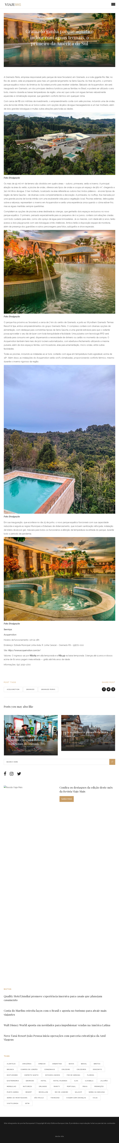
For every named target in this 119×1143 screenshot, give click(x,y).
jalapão (104, 1081)
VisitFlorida (12, 1103)
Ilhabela (89, 1081)
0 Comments (48, 750)
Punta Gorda (13, 1092)
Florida (90, 1075)
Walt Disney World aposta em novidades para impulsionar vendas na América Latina (57, 1025)
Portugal (71, 1086)
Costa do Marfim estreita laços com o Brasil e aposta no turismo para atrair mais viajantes (55, 1012)
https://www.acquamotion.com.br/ (24, 650)
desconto (97, 1069)
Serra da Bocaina (97, 1092)
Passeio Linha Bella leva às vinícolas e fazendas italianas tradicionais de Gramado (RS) (26, 740)
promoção (99, 1086)
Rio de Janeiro (61, 1092)
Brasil (84, 1064)
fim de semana (73, 1075)
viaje (95, 1098)
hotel (43, 1081)
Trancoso (55, 1098)
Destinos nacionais (59, 50)
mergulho (11, 1086)
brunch (10, 1069)
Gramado (30, 689)
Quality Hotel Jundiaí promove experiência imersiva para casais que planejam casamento (53, 998)
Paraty (57, 1086)
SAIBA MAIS (66, 799)
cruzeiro (66, 1069)
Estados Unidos (52, 1075)
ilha (76, 1081)
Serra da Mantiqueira (17, 1098)
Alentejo (11, 1064)
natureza (27, 1086)
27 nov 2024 (16, 750)
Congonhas (49, 1069)
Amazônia (26, 1064)
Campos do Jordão (29, 1069)
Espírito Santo (31, 1075)
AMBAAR (41, 1064)
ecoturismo (12, 1075)
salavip (78, 1092)
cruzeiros (81, 1069)
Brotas (97, 1064)
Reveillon (43, 1092)
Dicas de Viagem (29, 750)
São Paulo (39, 1098)
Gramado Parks (48, 689)
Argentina (57, 1064)
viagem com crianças (76, 1098)
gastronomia (13, 1081)
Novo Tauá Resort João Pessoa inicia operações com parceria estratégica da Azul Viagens (55, 1037)
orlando (43, 1086)
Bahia (71, 1064)
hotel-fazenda (60, 1081)
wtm (27, 1103)
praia (85, 1086)
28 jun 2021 (73, 742)
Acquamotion (10, 635)
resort (29, 1092)
